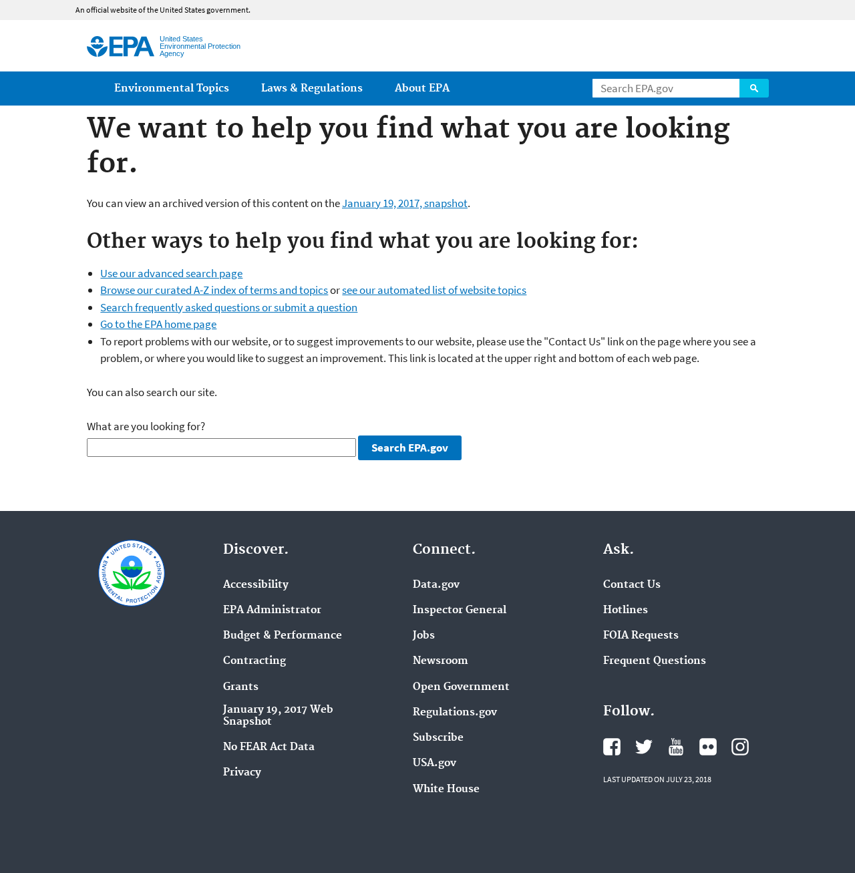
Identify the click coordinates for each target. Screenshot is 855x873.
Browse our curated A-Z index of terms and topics (214, 290)
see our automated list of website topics (434, 290)
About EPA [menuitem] (422, 88)
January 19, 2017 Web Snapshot (278, 716)
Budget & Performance (282, 636)
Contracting (254, 661)
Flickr (708, 746)
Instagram (740, 746)
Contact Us (632, 585)
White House (446, 789)
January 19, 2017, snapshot (405, 203)
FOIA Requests (641, 636)
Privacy (242, 773)
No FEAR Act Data (269, 747)
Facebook (612, 746)
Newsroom (440, 661)
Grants (241, 687)
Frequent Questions (654, 661)
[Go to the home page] (120, 46)
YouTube (676, 746)
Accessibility (256, 585)
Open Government (461, 687)
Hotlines (625, 610)
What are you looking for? (146, 426)
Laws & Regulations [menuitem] (312, 88)
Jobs (424, 636)
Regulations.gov (455, 713)
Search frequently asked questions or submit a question (228, 307)
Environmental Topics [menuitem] (171, 88)
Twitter (644, 746)
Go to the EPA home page (158, 324)
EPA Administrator (272, 610)
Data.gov (436, 585)
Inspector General (459, 610)
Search (754, 88)
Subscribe (438, 738)
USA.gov (434, 763)
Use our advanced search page (171, 273)
